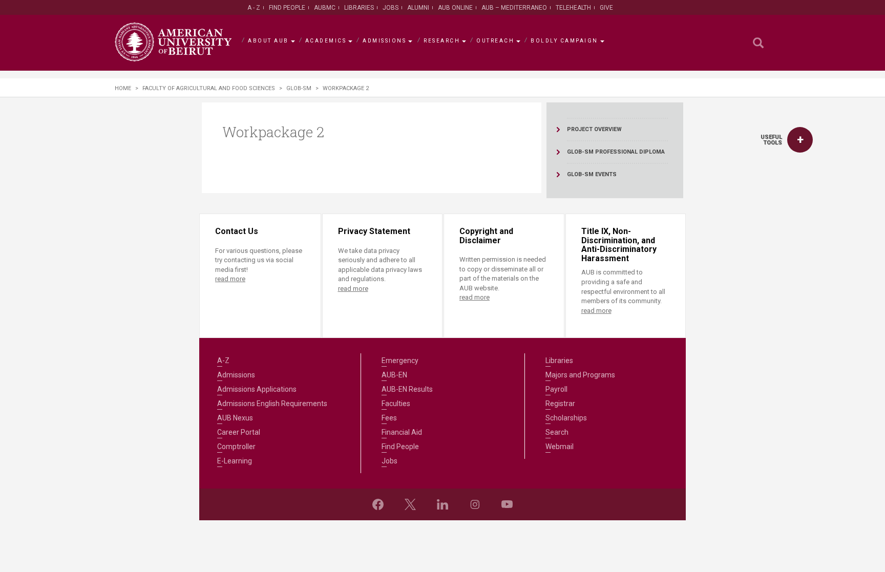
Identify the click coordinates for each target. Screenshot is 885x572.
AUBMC (324, 7)
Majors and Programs (580, 375)
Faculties (396, 403)
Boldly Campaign (564, 41)
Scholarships (566, 418)
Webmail (559, 446)
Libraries (359, 7)
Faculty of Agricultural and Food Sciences (208, 88)
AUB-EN (394, 375)
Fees (389, 418)
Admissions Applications (257, 389)
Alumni (418, 7)
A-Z (223, 360)
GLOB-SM (298, 88)
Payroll (556, 389)
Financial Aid (402, 432)
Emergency (400, 360)
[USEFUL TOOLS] (800, 140)
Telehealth (573, 7)
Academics (326, 41)
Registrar (560, 403)
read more (230, 279)
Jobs (390, 7)
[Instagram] (475, 504)
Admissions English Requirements (272, 403)
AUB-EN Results (407, 389)
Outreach (495, 41)
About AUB (268, 41)
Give (606, 7)
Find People (287, 7)
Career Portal (238, 432)
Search (556, 432)
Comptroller (236, 446)
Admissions (384, 41)
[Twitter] (410, 504)
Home (123, 88)
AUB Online (455, 7)
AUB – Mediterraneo (514, 7)
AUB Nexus (235, 418)
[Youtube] (507, 504)
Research (442, 41)
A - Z (253, 7)
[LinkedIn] (442, 504)
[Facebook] (378, 504)
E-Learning (234, 461)
